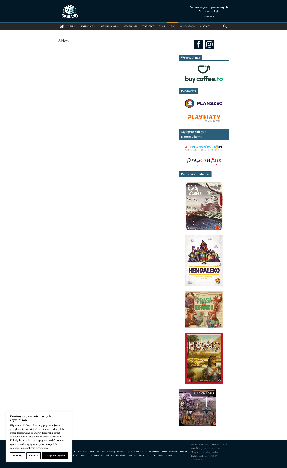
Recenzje (100, 451)
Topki (75, 455)
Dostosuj (17, 455)
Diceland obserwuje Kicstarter (174, 451)
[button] (94, 26)
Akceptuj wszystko (55, 455)
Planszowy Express (86, 451)
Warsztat (148, 26)
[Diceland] (61, 26)
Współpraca (187, 26)
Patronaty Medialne (115, 451)
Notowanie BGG (152, 451)
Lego (172, 26)
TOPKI (162, 26)
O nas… (72, 26)
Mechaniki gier (109, 26)
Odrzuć (33, 455)
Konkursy (95, 455)
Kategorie (87, 26)
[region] (39, 436)
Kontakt (205, 26)
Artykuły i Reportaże (134, 451)
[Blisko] (68, 414)
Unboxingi (84, 455)
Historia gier (130, 26)
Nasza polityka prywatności (34, 448)
